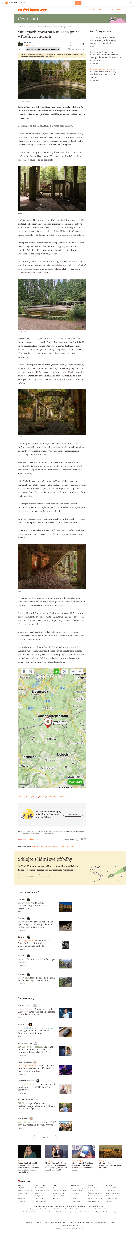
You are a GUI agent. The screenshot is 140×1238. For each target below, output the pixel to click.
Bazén (42, 1209)
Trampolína (60, 1209)
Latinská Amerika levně (95, 1198)
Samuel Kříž (23, 1118)
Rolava (21, 796)
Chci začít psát (116, 10)
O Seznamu (39, 1222)
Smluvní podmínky (51, 1222)
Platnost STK (109, 1201)
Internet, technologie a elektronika (35, 1028)
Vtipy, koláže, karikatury (30, 1122)
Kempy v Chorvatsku (94, 1188)
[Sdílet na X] (85, 839)
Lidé (42, 846)
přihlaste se (55, 49)
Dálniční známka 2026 (112, 1190)
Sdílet (79, 49)
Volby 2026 (21, 1188)
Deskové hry (83, 1212)
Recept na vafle (75, 1198)
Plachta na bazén (50, 1209)
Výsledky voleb (22, 1193)
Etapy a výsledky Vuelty (42, 1190)
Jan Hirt (37, 1193)
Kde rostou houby (71, 1206)
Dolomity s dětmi (93, 1201)
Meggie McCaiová (25, 1043)
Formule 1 (56, 1198)
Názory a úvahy (25, 1084)
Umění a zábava (25, 1009)
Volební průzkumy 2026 (25, 1190)
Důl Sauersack (59, 796)
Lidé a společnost (98, 69)
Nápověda (62, 1222)
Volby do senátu (22, 1198)
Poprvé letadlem (93, 1190)
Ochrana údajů (80, 1222)
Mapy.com (49, 1206)
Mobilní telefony (42, 1212)
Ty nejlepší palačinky (77, 1188)
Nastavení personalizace (69, 1225)
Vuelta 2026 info (40, 1188)
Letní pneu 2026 (111, 1188)
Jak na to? (46, 876)
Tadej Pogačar (39, 1196)
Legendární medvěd (26, 1081)
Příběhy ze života (58, 846)
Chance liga (56, 1188)
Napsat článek (73, 814)
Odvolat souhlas (107, 1222)
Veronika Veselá (25, 1005)
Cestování (95, 38)
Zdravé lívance (75, 1193)
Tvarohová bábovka (76, 1196)
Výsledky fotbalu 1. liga (59, 1190)
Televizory (91, 1212)
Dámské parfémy (65, 1212)
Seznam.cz (133, 3)
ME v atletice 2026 (58, 1196)
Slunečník (68, 1209)
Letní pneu (75, 1212)
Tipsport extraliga (58, 1193)
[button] (52, 79)
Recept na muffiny (76, 1190)
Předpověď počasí (59, 1206)
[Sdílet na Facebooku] (82, 839)
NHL (54, 1201)
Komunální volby (23, 1201)
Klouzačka (75, 1209)
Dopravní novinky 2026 (113, 1193)
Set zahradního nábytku (87, 1209)
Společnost (35, 846)
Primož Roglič (39, 1198)
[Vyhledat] (78, 3)
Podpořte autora (76, 44)
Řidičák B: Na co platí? (112, 1196)
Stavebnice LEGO (54, 1212)
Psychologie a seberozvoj (30, 1047)
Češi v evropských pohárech (96, 1206)
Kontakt (70, 1222)
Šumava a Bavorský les (95, 1193)
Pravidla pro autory (93, 1222)
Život (67, 846)
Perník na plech (75, 1201)
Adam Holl (22, 1024)
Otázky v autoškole (111, 1198)
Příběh (48, 846)
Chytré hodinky (100, 1212)
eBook (72, 49)
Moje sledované (95, 10)
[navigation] (2, 3)
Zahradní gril (99, 1209)
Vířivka (106, 1209)
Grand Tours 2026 (40, 1201)
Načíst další (45, 1137)
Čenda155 (28, 43)
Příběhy (22, 1103)
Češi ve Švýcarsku (93, 1196)
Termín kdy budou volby (25, 1196)
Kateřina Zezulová (26, 1100)
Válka (73, 846)
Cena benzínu (82, 1206)
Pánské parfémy (111, 1212)
